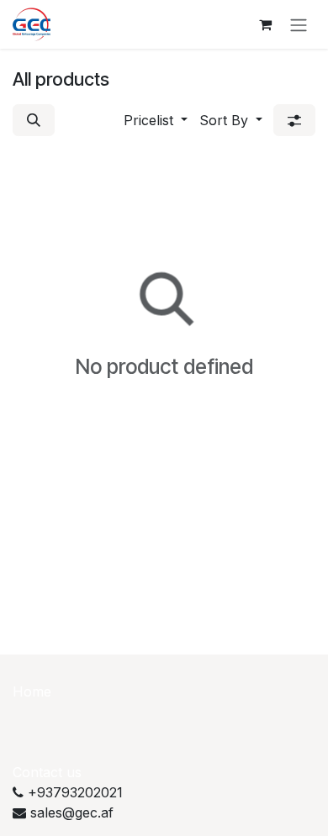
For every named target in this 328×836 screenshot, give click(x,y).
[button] (34, 120)
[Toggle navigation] (298, 24)
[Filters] (294, 120)
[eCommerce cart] (265, 24)
